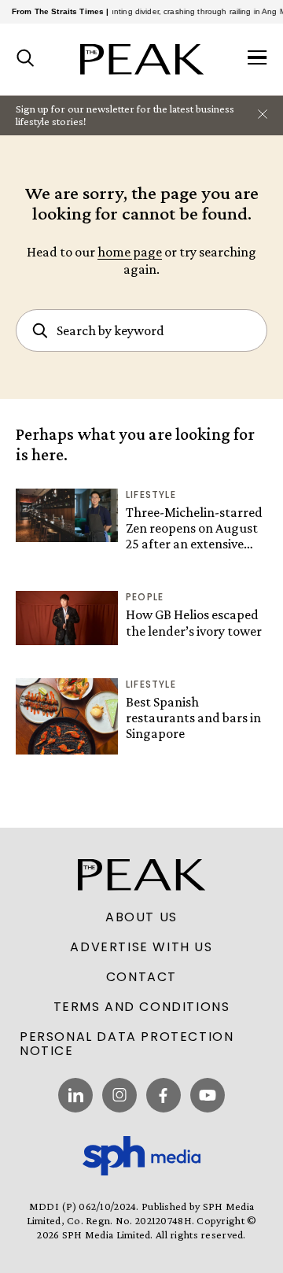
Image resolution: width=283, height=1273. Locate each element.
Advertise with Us (141, 947)
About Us (141, 917)
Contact (141, 977)
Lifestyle (151, 494)
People (145, 596)
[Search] (25, 59)
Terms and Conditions (141, 1007)
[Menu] (257, 59)
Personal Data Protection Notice (126, 1044)
